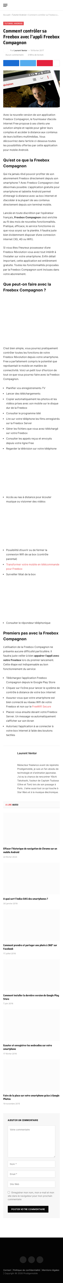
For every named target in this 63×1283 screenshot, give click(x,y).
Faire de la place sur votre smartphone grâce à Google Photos (31, 1097)
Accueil (6, 15)
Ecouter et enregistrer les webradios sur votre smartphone (27, 1047)
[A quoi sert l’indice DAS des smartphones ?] (31, 878)
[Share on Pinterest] (45, 63)
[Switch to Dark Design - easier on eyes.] (53, 5)
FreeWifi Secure (41, 706)
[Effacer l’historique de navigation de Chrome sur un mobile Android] (31, 828)
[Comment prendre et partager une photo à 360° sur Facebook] (31, 925)
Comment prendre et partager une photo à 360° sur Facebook (30, 947)
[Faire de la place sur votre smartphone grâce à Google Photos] (31, 1075)
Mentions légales (50, 1270)
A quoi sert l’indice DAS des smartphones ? (25, 899)
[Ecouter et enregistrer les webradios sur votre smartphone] (31, 1025)
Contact (7, 1270)
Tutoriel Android (19, 15)
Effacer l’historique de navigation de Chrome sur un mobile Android (30, 850)
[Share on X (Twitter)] (28, 63)
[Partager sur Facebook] (11, 63)
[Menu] (5, 5)
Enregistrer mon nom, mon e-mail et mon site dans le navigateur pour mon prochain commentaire (31, 1196)
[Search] (58, 5)
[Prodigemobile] (31, 5)
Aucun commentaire (14, 55)
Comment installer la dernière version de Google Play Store (31, 997)
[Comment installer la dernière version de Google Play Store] (31, 975)
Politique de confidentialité (26, 1270)
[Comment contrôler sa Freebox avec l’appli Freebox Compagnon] (31, 88)
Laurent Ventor (20, 50)
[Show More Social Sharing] (57, 63)
